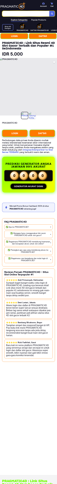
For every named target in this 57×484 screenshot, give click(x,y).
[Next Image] (55, 87)
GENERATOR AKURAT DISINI (28, 186)
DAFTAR (43, 36)
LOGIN (14, 36)
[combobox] (25, 13)
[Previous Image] (2, 87)
